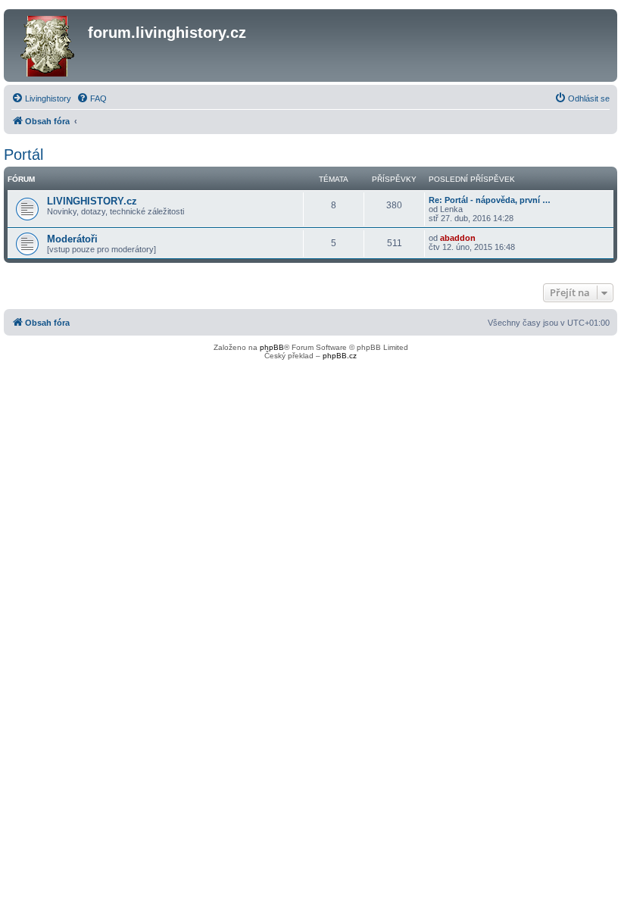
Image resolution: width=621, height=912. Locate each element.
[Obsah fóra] (48, 45)
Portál (23, 154)
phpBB (272, 347)
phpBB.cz (340, 355)
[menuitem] (41, 98)
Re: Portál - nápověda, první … (490, 200)
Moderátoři (72, 239)
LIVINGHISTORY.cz (92, 201)
